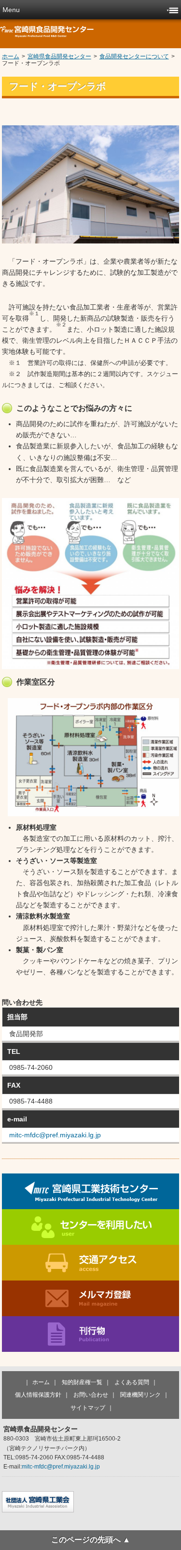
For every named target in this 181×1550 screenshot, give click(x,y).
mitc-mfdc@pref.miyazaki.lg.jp (55, 1135)
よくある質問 (131, 1382)
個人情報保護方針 (38, 1394)
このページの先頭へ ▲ (90, 1540)
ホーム (10, 56)
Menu (11, 9)
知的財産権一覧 (82, 1382)
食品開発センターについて (134, 56)
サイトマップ (87, 1407)
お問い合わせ (90, 1394)
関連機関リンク (140, 1394)
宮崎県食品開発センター (59, 56)
